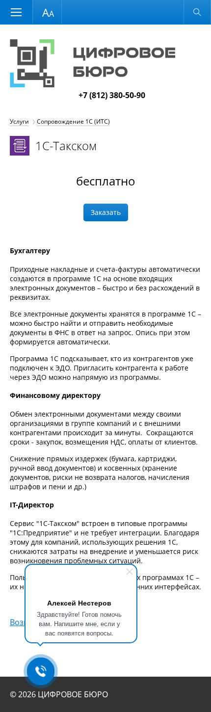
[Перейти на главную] (92, 84)
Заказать (106, 212)
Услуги (19, 121)
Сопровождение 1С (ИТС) (73, 121)
